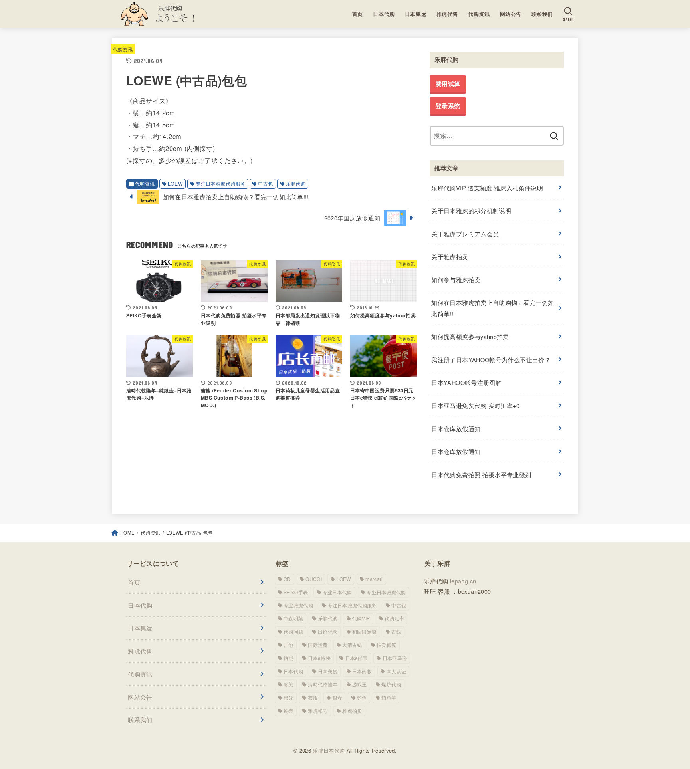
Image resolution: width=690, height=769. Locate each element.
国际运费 (317, 644)
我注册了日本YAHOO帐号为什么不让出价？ (491, 359)
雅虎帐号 (317, 710)
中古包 (265, 183)
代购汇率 (394, 618)
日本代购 (384, 14)
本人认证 (396, 671)
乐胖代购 (296, 183)
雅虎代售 (447, 14)
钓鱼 (362, 697)
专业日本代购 (337, 592)
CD (287, 578)
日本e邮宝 (356, 657)
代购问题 (293, 631)
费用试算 (448, 83)
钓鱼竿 (388, 697)
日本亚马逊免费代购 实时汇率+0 (475, 405)
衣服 (313, 697)
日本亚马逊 (395, 657)
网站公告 (510, 14)
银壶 (288, 710)
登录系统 (448, 105)
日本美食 (327, 671)
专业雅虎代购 (298, 605)
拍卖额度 (386, 644)
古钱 (396, 631)
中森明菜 (293, 618)
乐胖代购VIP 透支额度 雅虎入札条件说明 (487, 188)
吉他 (288, 644)
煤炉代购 (391, 684)
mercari (374, 578)
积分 (288, 697)
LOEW (175, 183)
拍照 (288, 657)
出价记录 (327, 631)
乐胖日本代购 (329, 750)
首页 (357, 14)
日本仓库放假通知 (455, 428)
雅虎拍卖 (352, 710)
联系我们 (542, 14)
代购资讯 (479, 14)
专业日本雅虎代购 (386, 592)
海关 (288, 684)
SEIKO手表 (296, 592)
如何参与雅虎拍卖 (455, 279)
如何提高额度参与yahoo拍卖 (470, 336)
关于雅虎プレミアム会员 (465, 234)
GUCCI (313, 578)
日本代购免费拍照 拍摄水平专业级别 (481, 474)
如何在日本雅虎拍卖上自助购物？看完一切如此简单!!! (492, 308)
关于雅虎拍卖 (449, 256)
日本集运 (415, 14)
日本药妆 (362, 671)
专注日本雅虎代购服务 (220, 183)
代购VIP (361, 618)
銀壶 (338, 697)
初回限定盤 (364, 631)
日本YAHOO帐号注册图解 (466, 382)
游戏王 (359, 684)
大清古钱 (352, 644)
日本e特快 (319, 657)
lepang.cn (463, 581)
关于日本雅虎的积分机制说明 (471, 210)
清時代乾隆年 (322, 684)
